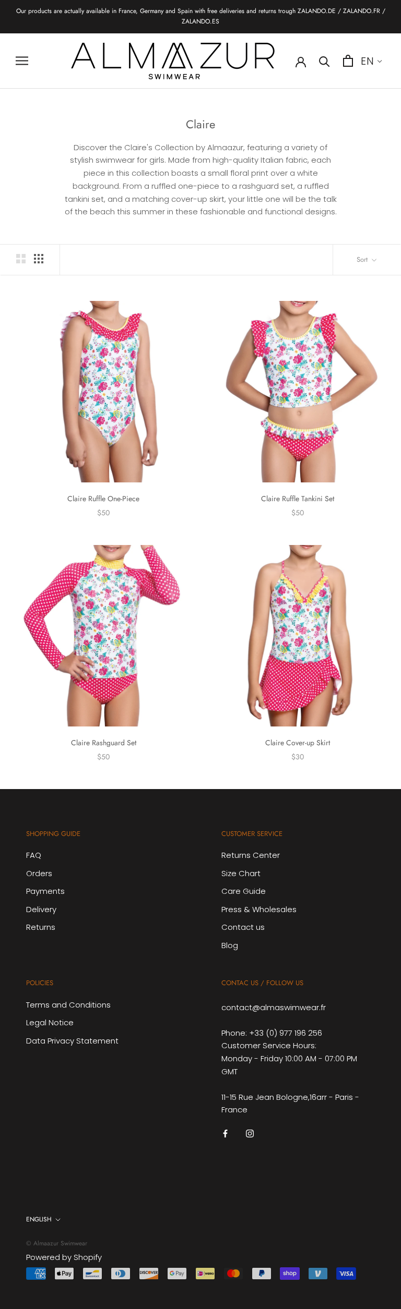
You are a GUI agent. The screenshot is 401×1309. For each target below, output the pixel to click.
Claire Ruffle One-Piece (103, 498)
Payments (45, 891)
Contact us (243, 927)
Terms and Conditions (68, 1004)
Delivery (41, 909)
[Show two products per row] (21, 258)
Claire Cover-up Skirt (297, 742)
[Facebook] (225, 1133)
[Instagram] (250, 1133)
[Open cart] (348, 61)
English (39, 1219)
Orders (39, 873)
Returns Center (250, 855)
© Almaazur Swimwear (56, 1243)
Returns (40, 927)
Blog (229, 945)
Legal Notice (50, 1022)
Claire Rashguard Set (103, 742)
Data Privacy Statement (72, 1040)
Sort (363, 259)
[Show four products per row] (38, 258)
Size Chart (241, 873)
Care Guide (243, 891)
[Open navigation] (22, 60)
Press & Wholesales (259, 909)
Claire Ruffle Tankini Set (297, 498)
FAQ (33, 855)
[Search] (324, 60)
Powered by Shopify (64, 1257)
